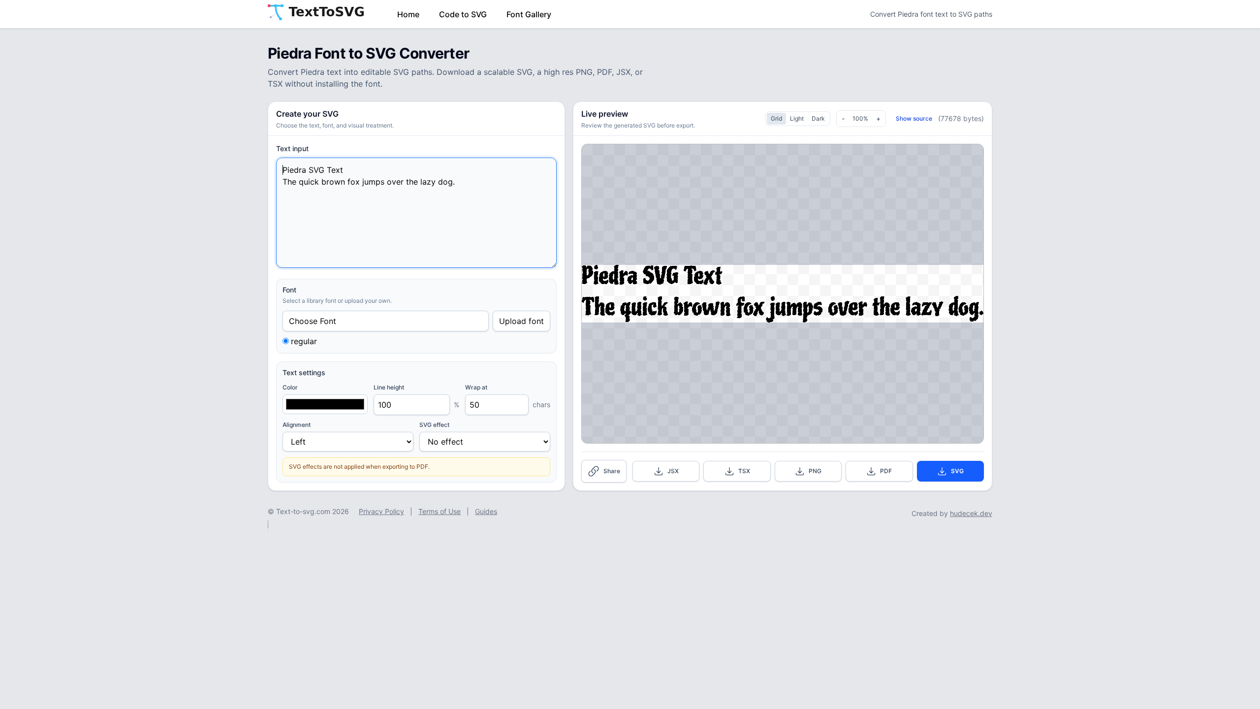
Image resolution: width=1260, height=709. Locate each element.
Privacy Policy (381, 511)
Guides (486, 511)
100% (860, 118)
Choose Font (312, 321)
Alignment (297, 424)
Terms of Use (439, 511)
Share (611, 471)
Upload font (521, 321)
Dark (818, 118)
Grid (776, 118)
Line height (389, 387)
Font (289, 290)
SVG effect (434, 424)
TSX (744, 471)
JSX (673, 471)
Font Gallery (528, 14)
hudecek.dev (971, 513)
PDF (886, 471)
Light (797, 118)
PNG (815, 471)
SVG (957, 471)
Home (408, 14)
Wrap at (476, 387)
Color (290, 387)
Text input (292, 148)
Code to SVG (463, 14)
